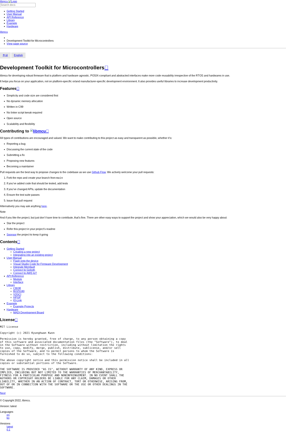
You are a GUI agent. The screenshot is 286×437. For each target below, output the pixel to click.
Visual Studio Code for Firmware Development (40, 264)
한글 (5, 55)
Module (17, 279)
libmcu (4, 1)
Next (2, 393)
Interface (18, 282)
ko (8, 418)
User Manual (14, 14)
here (44, 206)
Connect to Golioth (24, 270)
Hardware (12, 26)
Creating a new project (26, 251)
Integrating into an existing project (33, 255)
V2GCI (17, 294)
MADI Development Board (28, 312)
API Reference (15, 17)
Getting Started (15, 11)
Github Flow (99, 172)
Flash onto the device (25, 260)
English (18, 55)
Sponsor (12, 234)
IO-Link (17, 300)
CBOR (17, 288)
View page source (17, 43)
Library (11, 20)
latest (10, 426)
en (8, 415)
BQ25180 (18, 291)
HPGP (17, 297)
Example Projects (23, 306)
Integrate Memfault (24, 267)
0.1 (8, 429)
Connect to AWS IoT (25, 273)
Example (12, 23)
